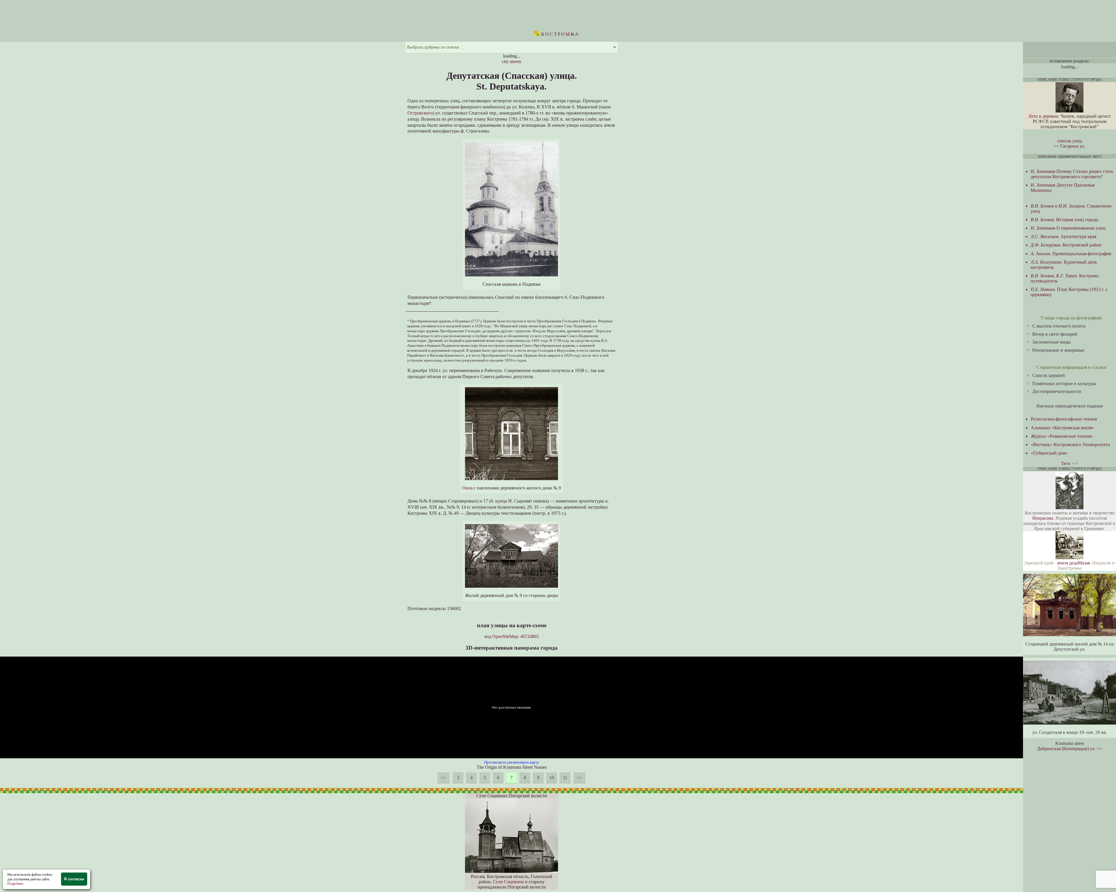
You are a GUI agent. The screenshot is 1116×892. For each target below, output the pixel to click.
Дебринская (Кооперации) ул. (1066, 748)
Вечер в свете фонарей (1054, 334)
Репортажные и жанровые (1058, 350)
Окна (467, 487)
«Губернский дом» (1049, 453)
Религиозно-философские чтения (1064, 418)
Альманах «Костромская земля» (1062, 427)
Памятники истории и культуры (1064, 383)
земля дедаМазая (1073, 562)
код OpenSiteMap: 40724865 (511, 636)
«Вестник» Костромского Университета (1070, 444)
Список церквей (1048, 375)
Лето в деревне (1043, 116)
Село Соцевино (508, 881)
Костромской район (1066, 244)
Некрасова (1042, 518)
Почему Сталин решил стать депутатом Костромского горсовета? (1072, 174)
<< (443, 777)
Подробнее (15, 884)
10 (551, 777)
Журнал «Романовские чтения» (1062, 436)
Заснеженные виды (1051, 341)
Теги (1065, 463)
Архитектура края (1063, 236)
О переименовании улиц (1068, 228)
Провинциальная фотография (1071, 253)
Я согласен (74, 879)
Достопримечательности (1056, 391)
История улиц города (1064, 219)
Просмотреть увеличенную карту (511, 762)
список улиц (1069, 140)
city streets (511, 61)
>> (579, 777)
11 (565, 777)
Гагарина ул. (1072, 146)
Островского (420, 112)
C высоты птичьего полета (1058, 325)
